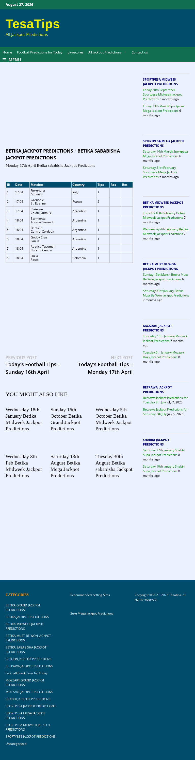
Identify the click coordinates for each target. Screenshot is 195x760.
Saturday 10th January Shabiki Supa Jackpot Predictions (164, 468)
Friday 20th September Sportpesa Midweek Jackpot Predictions (162, 94)
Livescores (75, 52)
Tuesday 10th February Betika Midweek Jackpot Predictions (164, 215)
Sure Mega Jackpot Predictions (91, 613)
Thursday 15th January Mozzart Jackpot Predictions (165, 338)
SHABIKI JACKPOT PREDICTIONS (156, 442)
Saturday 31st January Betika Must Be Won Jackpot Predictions (166, 293)
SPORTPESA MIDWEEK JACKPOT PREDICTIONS (160, 81)
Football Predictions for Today (39, 52)
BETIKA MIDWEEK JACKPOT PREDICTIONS (163, 204)
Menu (15, 59)
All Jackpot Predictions (105, 52)
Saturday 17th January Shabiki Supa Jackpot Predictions (164, 452)
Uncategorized (16, 744)
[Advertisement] (69, 110)
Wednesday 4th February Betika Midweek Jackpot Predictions (165, 231)
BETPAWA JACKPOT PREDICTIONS (157, 389)
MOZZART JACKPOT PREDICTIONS (157, 328)
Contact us (140, 52)
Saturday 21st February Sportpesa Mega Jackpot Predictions (160, 172)
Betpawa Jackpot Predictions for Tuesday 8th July (165, 400)
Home (7, 52)
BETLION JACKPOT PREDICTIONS (28, 659)
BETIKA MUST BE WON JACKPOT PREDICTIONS (160, 266)
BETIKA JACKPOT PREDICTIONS (39, 151)
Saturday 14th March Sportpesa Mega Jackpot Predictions (165, 153)
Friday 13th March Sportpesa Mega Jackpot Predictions (163, 108)
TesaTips (33, 24)
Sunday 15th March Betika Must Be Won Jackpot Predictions (165, 276)
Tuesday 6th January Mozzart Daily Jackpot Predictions (163, 354)
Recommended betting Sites (90, 595)
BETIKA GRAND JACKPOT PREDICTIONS (23, 607)
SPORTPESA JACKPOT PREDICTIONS (31, 706)
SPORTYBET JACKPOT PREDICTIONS (31, 736)
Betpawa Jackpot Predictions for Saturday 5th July (165, 411)
